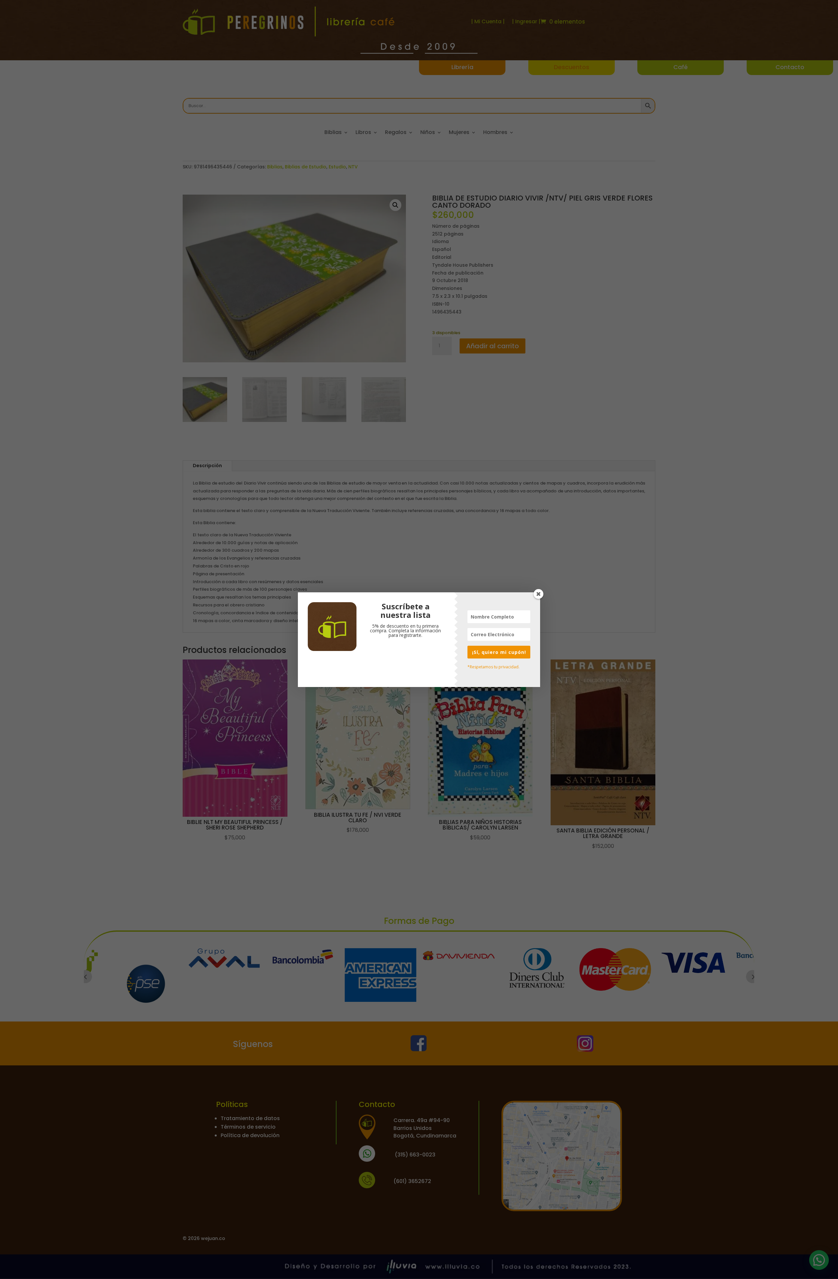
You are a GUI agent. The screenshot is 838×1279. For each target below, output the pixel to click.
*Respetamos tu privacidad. (493, 667)
